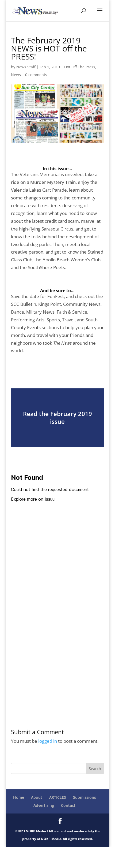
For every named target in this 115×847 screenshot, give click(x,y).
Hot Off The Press (79, 66)
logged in (47, 741)
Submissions (84, 797)
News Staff (25, 66)
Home (18, 797)
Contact (68, 805)
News (16, 74)
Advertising (43, 805)
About (36, 797)
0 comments (36, 74)
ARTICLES (57, 797)
